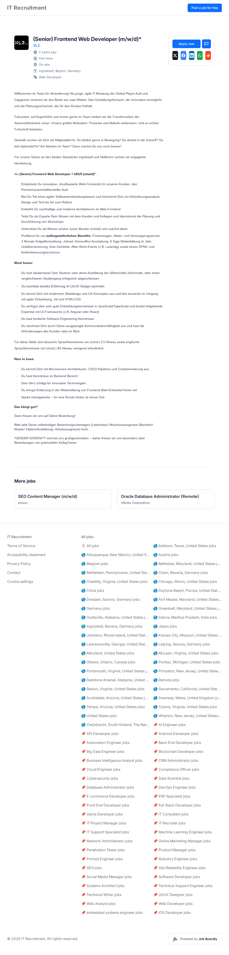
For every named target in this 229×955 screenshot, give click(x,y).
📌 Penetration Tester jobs (103, 850)
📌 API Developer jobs (100, 733)
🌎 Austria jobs (165, 554)
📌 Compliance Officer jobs (176, 769)
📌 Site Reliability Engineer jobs (179, 868)
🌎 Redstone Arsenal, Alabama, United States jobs (115, 680)
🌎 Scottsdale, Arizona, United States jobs (115, 698)
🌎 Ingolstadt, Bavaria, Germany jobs (111, 626)
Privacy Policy (19, 563)
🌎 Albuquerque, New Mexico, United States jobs (115, 554)
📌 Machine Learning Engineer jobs (182, 832)
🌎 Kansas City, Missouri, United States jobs (187, 635)
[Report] (206, 43)
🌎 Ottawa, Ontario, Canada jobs (108, 662)
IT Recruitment (27, 7)
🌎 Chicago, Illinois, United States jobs (185, 581)
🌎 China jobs (92, 590)
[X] (175, 55)
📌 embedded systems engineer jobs (112, 912)
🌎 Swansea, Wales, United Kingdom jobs (187, 698)
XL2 (36, 45)
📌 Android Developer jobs (175, 733)
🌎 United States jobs (99, 715)
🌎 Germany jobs (95, 608)
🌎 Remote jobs (166, 680)
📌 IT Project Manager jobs (103, 823)
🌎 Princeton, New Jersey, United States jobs (187, 671)
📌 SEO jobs (91, 868)
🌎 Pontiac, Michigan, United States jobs (186, 662)
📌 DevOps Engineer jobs (174, 787)
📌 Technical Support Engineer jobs (182, 885)
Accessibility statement (26, 554)
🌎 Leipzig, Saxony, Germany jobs (181, 644)
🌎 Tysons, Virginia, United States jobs (185, 707)
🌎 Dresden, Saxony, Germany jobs (110, 599)
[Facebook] (183, 55)
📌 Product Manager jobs (174, 850)
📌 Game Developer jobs (102, 814)
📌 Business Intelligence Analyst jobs (111, 760)
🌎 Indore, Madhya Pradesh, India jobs (185, 617)
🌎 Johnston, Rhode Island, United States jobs (115, 635)
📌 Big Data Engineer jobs (102, 751)
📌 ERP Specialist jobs (171, 796)
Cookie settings (20, 581)
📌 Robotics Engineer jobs (175, 859)
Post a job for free (204, 8)
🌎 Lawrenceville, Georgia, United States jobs (115, 644)
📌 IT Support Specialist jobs (105, 832)
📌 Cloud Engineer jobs (100, 769)
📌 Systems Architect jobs (103, 885)
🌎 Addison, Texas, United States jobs (184, 545)
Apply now (186, 44)
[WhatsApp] (200, 55)
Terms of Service (21, 545)
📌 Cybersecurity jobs (99, 778)
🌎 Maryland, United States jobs (107, 653)
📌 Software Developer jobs (176, 876)
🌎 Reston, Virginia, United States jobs (112, 689)
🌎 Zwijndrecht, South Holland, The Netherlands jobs (115, 724)
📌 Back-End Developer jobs (177, 742)
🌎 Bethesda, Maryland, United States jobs (187, 563)
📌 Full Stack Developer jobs (177, 805)
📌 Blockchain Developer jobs (178, 751)
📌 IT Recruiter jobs (169, 823)
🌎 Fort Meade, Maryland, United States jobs (187, 599)
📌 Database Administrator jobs (107, 787)
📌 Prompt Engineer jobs (102, 859)
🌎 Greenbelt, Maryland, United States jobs (187, 608)
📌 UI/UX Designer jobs (173, 894)
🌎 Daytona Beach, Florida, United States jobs (187, 590)
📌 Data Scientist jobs (171, 778)
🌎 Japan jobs (165, 626)
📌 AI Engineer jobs (169, 724)
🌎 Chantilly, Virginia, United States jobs (114, 581)
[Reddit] (208, 55)
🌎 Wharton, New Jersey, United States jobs (187, 715)
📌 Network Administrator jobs (106, 841)
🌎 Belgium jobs (94, 563)
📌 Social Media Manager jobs (106, 876)
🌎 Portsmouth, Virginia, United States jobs (115, 671)
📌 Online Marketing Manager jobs (181, 841)
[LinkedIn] (192, 55)
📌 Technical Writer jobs (101, 894)
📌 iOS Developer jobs (172, 912)
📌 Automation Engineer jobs (105, 742)
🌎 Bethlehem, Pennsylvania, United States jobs (115, 572)
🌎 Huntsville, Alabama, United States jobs (115, 617)
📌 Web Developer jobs (173, 903)
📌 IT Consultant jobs (171, 814)
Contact (13, 572)
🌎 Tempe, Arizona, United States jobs (113, 707)
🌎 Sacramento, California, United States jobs (187, 689)
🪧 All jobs (90, 545)
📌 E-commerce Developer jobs (108, 796)
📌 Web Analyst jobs (98, 903)
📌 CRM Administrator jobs (175, 760)
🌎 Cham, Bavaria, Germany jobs (180, 572)
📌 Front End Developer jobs (105, 805)
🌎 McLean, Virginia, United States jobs (185, 653)
